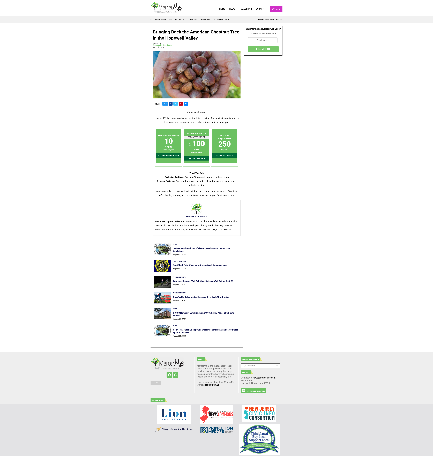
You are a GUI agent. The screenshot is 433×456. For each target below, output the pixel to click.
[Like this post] (166, 104)
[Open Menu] (217, 7)
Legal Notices (175, 19)
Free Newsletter (158, 19)
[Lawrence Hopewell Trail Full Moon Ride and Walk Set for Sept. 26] (162, 282)
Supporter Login (221, 19)
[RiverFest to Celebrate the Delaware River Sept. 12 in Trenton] (162, 297)
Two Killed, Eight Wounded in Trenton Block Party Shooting (200, 265)
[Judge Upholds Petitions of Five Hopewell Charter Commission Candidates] (162, 249)
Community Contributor (162, 45)
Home (222, 9)
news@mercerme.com (264, 377)
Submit (260, 9)
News (232, 9)
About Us (192, 19)
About (200, 359)
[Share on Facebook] (171, 104)
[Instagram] (175, 375)
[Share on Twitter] (175, 104)
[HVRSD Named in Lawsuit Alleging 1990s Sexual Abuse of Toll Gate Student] (162, 313)
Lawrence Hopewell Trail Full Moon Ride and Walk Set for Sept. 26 (203, 281)
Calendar (246, 9)
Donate (276, 9)
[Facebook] (169, 375)
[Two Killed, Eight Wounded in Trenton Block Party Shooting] (162, 266)
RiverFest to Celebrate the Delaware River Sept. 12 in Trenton (201, 297)
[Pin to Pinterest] (181, 104)
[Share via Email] (186, 104)
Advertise (205, 19)
